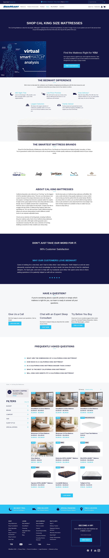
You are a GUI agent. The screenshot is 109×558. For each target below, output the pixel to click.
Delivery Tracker (54, 525)
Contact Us (12, 2)
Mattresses (23, 6)
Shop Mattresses (12, 523)
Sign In (51, 523)
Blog (23, 535)
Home (7, 384)
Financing (97, 6)
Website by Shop (53, 549)
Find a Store (57, 1)
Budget (9, 406)
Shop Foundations (13, 525)
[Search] (104, 2)
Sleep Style (10, 423)
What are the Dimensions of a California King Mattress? (52, 358)
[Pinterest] (88, 551)
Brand (8, 410)
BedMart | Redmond (48, 1)
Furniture (42, 6)
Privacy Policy (21, 549)
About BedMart (40, 523)
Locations (62, 6)
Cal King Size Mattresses (17, 384)
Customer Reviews (41, 535)
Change (14, 395)
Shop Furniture (12, 537)
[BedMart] (11, 7)
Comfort (9, 414)
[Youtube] (95, 551)
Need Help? (53, 535)
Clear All (26, 402)
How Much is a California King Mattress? (45, 362)
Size (7, 418)
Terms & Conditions (32, 549)
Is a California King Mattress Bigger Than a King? (49, 365)
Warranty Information (55, 532)
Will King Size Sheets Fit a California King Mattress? (50, 373)
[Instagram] (99, 551)
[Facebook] (91, 551)
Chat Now (45, 327)
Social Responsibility (41, 530)
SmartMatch (25, 525)
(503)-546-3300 (14, 323)
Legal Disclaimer (43, 549)
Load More (67, 495)
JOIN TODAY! (86, 540)
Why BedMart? (54, 6)
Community (39, 533)
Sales (47, 6)
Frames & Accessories (33, 6)
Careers (38, 528)
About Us (90, 6)
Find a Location (40, 525)
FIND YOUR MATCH (72, 66)
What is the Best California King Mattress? (46, 369)
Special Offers (11, 427)
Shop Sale (11, 539)
